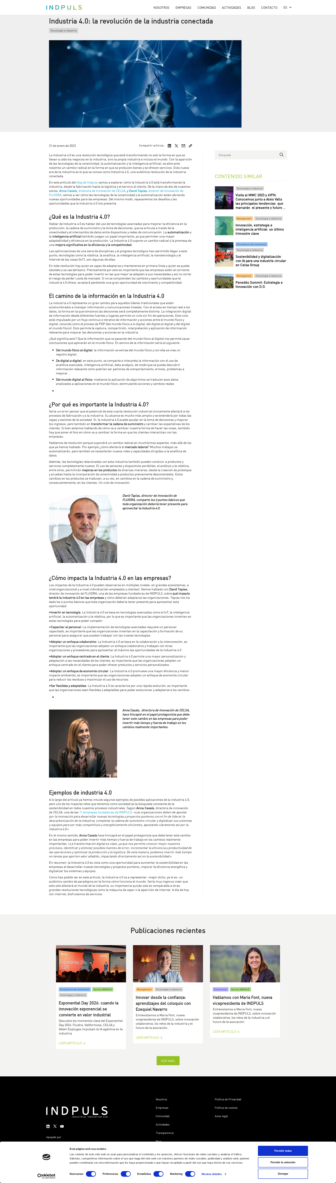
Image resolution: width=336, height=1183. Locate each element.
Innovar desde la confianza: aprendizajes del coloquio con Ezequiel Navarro (163, 1003)
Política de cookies (226, 1107)
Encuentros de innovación (251, 244)
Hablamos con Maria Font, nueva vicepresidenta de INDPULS (242, 1000)
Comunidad (206, 7)
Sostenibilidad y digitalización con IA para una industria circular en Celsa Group (261, 260)
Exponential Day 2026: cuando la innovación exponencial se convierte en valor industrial (88, 1008)
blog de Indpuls (87, 182)
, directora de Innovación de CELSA (92, 190)
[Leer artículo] (91, 963)
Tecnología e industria (63, 30)
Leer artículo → (72, 1043)
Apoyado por (53, 1137)
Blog (251, 7)
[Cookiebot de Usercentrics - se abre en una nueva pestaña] (46, 1176)
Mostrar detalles (212, 1174)
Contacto (269, 7)
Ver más (168, 1060)
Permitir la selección (283, 1162)
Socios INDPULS (103, 989)
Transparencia (165, 1133)
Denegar (283, 1173)
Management (244, 218)
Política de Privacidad (228, 1099)
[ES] (287, 7)
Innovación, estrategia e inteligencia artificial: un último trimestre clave (260, 229)
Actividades (231, 7)
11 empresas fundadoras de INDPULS (105, 812)
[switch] (126, 1174)
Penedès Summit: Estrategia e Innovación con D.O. (259, 284)
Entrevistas (220, 989)
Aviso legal (221, 1116)
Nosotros (161, 7)
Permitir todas (283, 1150)
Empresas (183, 7)
